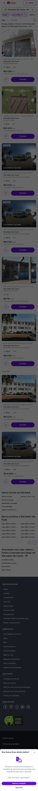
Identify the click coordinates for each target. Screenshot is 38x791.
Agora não (19, 787)
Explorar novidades (19, 783)
